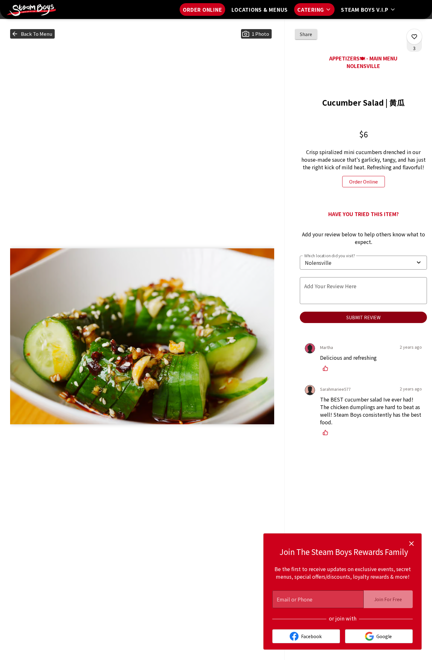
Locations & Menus (259, 9)
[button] (314, 9)
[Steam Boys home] (33, 9)
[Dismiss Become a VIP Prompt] (411, 543)
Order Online (202, 9)
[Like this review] (327, 368)
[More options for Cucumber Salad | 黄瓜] (414, 36)
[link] (363, 181)
